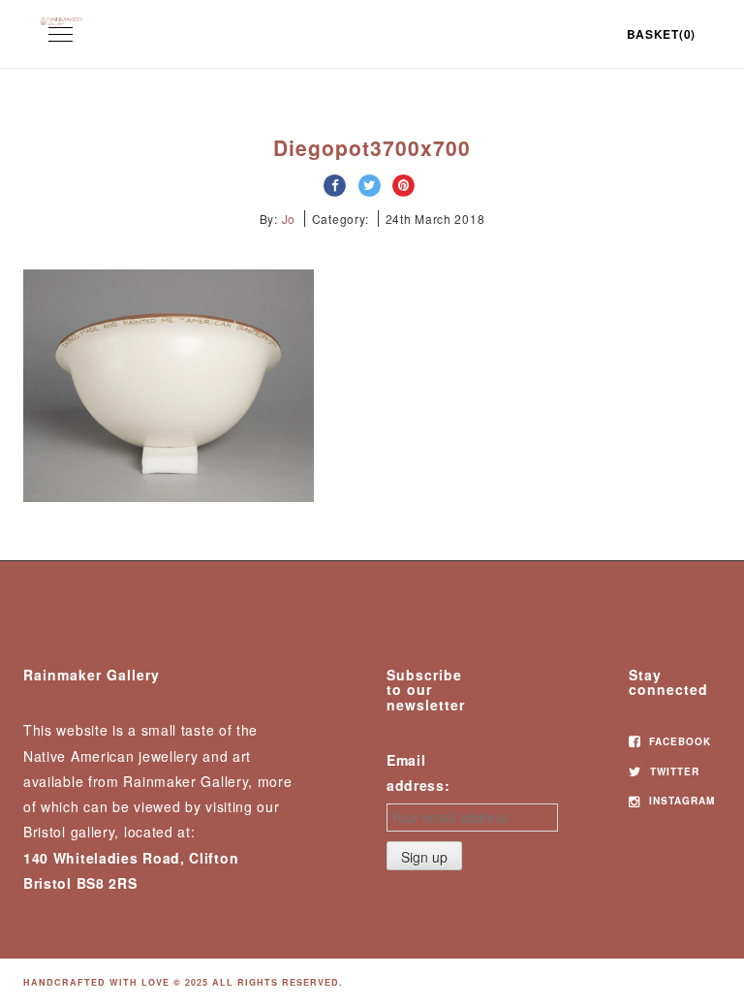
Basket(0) (661, 34)
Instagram (680, 800)
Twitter (672, 771)
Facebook (678, 741)
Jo (288, 218)
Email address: (418, 772)
